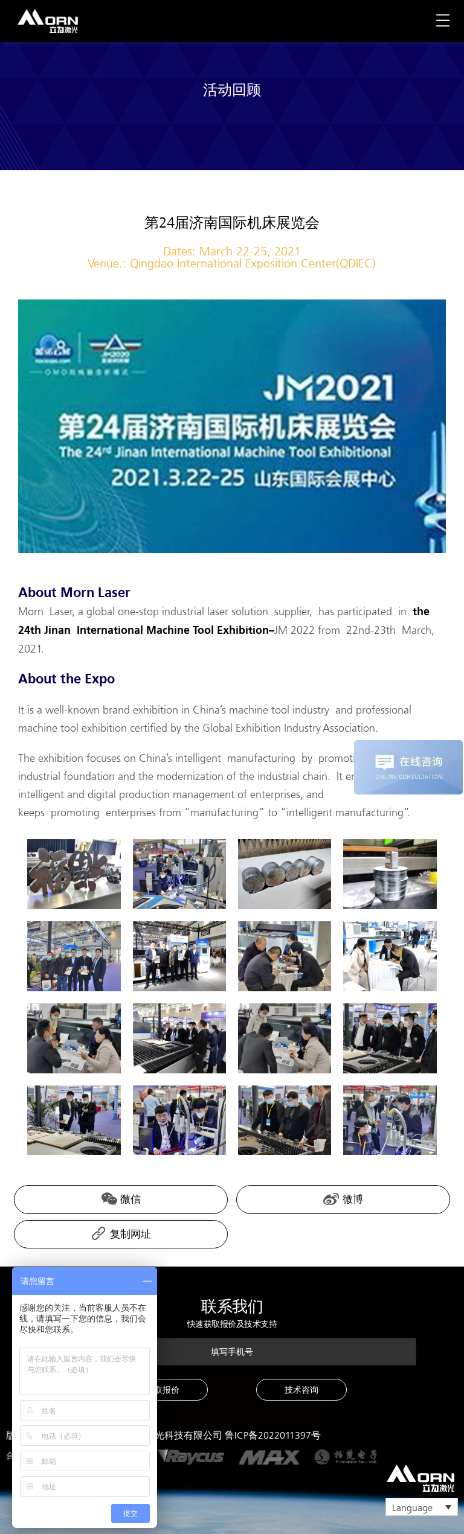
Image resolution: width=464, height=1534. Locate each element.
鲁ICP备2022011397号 (273, 1435)
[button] (162, 1390)
